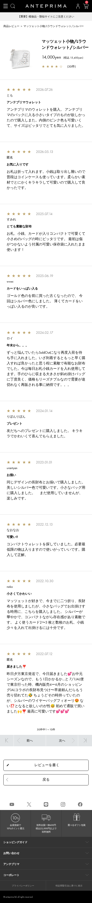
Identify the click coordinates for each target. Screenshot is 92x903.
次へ (62, 740)
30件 (71, 66)
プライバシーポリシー (23, 885)
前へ (30, 740)
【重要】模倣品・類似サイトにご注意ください (46, 16)
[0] (86, 8)
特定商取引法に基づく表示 (69, 885)
